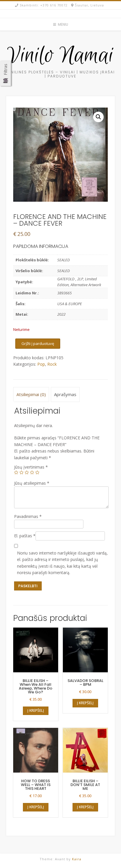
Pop (41, 364)
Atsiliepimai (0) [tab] (31, 394)
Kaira (76, 859)
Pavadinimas (28, 516)
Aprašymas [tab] (65, 394)
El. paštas (25, 535)
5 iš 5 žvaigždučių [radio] (37, 472)
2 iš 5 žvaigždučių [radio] (21, 472)
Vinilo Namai (60, 56)
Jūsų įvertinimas (31, 467)
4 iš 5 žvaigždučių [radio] (32, 472)
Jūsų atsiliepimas (31, 483)
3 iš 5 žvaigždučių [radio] (27, 472)
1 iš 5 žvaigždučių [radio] (16, 472)
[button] (98, 117)
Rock (52, 364)
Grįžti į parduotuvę (37, 343)
